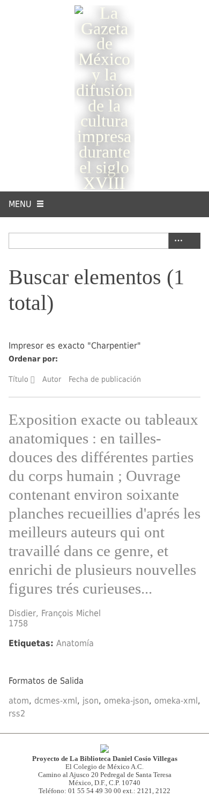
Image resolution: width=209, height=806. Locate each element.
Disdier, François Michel (55, 613)
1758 (18, 623)
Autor (51, 379)
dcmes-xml (55, 701)
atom (19, 701)
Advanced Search (176, 241)
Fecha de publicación (105, 379)
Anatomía (75, 643)
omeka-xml (176, 701)
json (91, 701)
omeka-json (126, 701)
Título (18, 379)
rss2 (17, 713)
